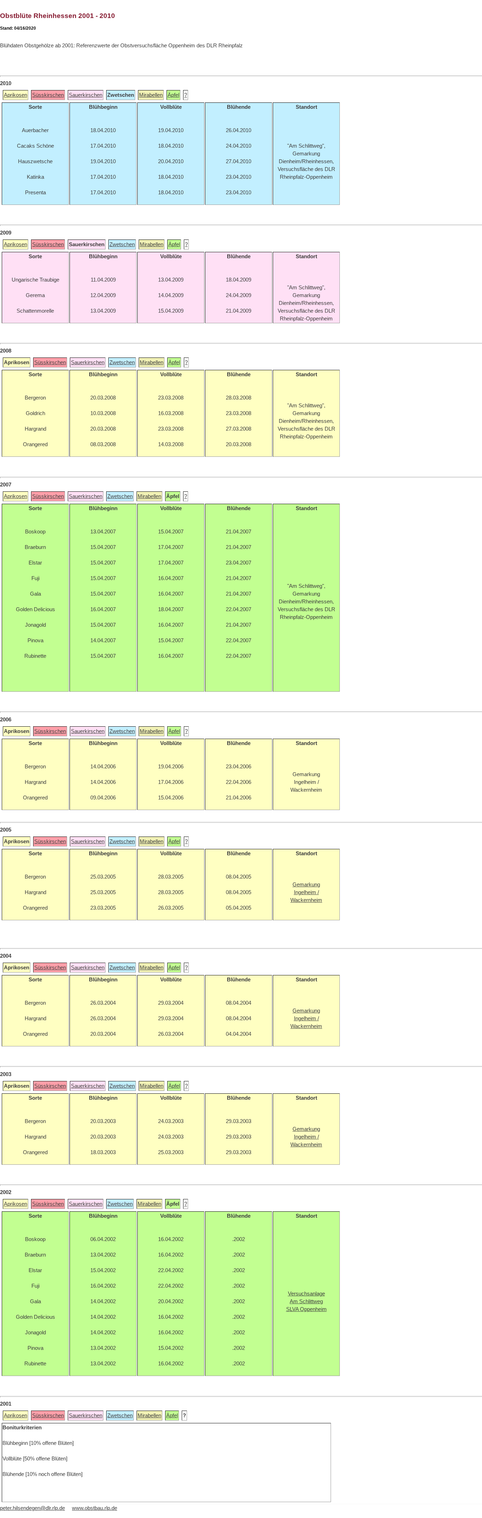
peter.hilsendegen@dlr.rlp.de (32, 1508)
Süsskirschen (48, 95)
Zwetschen (122, 244)
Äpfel (173, 95)
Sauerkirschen (85, 95)
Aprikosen (15, 95)
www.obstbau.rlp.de (94, 1508)
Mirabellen (151, 95)
